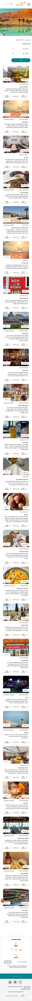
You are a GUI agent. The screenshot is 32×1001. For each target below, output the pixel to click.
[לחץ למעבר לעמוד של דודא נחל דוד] (16, 250)
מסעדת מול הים (24, 192)
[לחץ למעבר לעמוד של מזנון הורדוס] (16, 320)
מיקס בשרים (25, 122)
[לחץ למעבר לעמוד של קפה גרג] (16, 144)
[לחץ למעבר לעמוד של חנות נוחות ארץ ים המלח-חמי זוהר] (16, 215)
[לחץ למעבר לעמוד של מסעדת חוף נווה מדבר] (16, 825)
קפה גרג (26, 157)
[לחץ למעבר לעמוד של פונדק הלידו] (16, 897)
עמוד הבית (27, 40)
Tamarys (26, 514)
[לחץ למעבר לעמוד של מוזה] (16, 684)
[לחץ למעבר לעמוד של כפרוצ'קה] (16, 790)
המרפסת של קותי (24, 87)
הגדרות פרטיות (27, 988)
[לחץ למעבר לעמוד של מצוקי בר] (16, 719)
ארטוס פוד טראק (24, 298)
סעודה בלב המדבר (23, 551)
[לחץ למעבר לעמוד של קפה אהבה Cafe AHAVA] (16, 466)
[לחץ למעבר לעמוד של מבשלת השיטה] (16, 860)
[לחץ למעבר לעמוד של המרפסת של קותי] (16, 74)
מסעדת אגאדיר (24, 660)
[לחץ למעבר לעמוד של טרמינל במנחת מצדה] (16, 755)
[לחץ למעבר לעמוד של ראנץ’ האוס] (16, 357)
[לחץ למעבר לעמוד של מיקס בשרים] (16, 109)
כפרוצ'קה (25, 803)
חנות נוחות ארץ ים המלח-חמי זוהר (19, 228)
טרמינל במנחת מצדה (23, 768)
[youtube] (20, 950)
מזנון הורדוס (25, 333)
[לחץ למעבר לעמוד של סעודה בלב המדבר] (16, 538)
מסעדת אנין (25, 442)
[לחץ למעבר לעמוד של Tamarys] (16, 501)
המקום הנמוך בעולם (23, 405)
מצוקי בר (26, 732)
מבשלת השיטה (24, 873)
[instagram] (16, 950)
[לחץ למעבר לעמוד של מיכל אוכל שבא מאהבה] (16, 575)
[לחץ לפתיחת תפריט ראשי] (28, 4)
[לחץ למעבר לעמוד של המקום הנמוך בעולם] (16, 392)
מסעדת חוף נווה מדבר (22, 838)
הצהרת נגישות (27, 986)
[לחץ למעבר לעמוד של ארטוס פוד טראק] (16, 285)
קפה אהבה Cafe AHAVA (22, 479)
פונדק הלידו (25, 910)
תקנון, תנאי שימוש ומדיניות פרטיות (15, 986)
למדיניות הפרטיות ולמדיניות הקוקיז (16, 966)
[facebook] (11, 950)
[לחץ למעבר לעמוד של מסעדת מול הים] (16, 179)
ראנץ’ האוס (25, 370)
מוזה (27, 697)
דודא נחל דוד (25, 263)
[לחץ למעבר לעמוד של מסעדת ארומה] (16, 612)
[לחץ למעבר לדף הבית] (22, 996)
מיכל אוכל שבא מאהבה (22, 588)
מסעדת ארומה (24, 625)
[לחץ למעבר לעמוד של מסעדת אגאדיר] (16, 647)
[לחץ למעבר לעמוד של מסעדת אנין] (16, 429)
